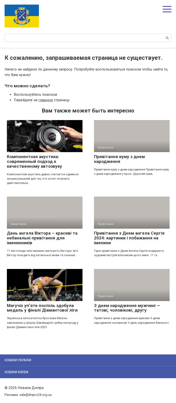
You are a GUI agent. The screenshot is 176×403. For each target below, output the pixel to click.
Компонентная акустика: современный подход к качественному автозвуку (34, 161)
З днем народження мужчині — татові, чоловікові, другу (127, 308)
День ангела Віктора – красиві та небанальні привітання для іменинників (42, 237)
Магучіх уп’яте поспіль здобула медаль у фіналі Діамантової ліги (42, 308)
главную (45, 100)
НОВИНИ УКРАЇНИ (18, 360)
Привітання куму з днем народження (119, 159)
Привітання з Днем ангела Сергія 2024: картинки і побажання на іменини (129, 237)
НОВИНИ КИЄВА (16, 372)
